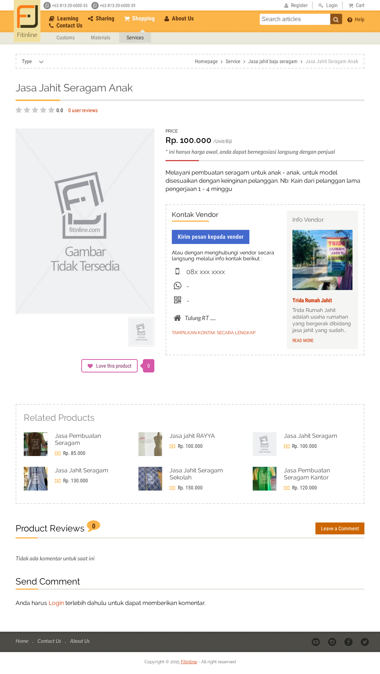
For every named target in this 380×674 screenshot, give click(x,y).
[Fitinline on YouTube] (316, 641)
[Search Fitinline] (336, 19)
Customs (65, 37)
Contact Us (68, 25)
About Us (182, 18)
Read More (303, 340)
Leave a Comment (340, 528)
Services (135, 37)
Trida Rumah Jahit (312, 300)
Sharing (104, 18)
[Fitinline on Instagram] (332, 641)
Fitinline (189, 661)
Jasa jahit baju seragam (273, 61)
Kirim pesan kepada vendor (210, 236)
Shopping (143, 18)
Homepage (206, 61)
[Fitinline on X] (365, 641)
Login (56, 602)
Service (233, 61)
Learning (67, 18)
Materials (100, 37)
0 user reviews (83, 110)
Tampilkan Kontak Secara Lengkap (213, 332)
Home (22, 641)
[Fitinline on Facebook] (349, 641)
